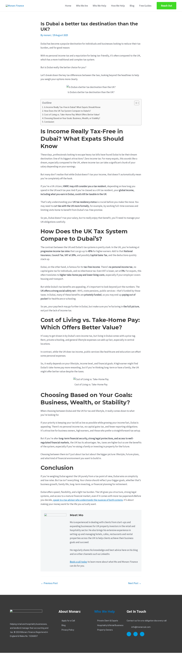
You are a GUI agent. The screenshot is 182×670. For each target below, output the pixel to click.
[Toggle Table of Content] (135, 103)
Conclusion (49, 121)
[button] (166, 5)
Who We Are (82, 5)
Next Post (134, 583)
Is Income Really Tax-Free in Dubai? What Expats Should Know (72, 107)
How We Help (118, 5)
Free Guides (145, 5)
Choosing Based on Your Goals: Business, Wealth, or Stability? (72, 118)
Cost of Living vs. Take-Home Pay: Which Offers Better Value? (72, 114)
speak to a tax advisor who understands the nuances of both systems (88, 500)
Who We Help (99, 5)
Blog (132, 5)
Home (68, 5)
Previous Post (49, 583)
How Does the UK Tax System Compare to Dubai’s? (67, 110)
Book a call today (78, 561)
